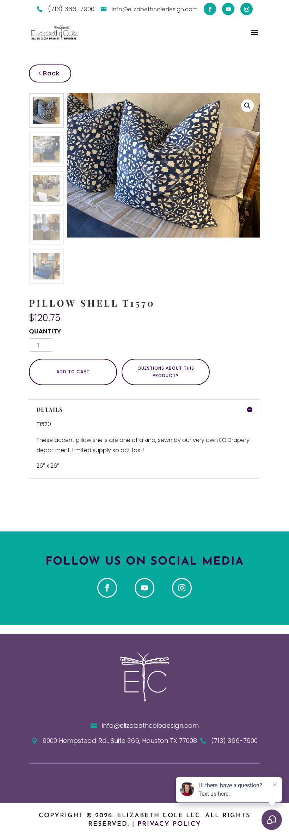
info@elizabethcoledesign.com (150, 725)
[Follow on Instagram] (182, 588)
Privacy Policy (169, 824)
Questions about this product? (165, 371)
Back (50, 73)
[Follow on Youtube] (144, 588)
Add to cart (73, 372)
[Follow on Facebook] (107, 588)
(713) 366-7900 (234, 740)
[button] (247, 105)
